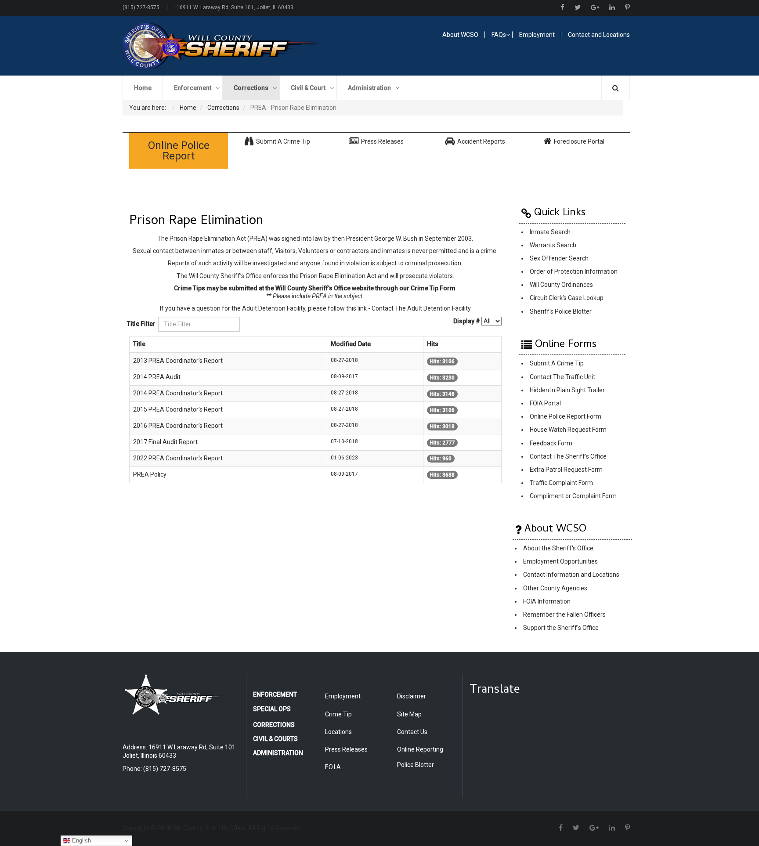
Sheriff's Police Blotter (561, 311)
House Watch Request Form (568, 430)
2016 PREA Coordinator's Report (178, 425)
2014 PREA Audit (157, 376)
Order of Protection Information (574, 271)
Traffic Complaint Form (561, 482)
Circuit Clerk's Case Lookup (567, 297)
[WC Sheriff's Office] (246, 45)
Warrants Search (553, 245)
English (80, 840)
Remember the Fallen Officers (564, 614)
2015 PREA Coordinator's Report (178, 409)
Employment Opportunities (560, 561)
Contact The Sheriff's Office (568, 456)
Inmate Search (550, 231)
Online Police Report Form (565, 416)
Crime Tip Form (433, 288)
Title (139, 343)
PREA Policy (149, 474)
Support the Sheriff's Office (561, 628)
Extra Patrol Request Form (566, 469)
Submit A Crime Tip (557, 363)
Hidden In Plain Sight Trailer (567, 390)
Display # (466, 321)
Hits (432, 343)
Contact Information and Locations (571, 574)
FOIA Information (547, 601)
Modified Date (351, 343)
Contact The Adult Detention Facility (421, 308)
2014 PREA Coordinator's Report (178, 393)
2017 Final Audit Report (165, 441)
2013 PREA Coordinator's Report (178, 360)
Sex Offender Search (559, 258)
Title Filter (142, 323)
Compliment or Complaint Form (573, 496)
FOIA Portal (545, 403)
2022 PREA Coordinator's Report (178, 458)
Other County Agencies (555, 588)
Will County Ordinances (561, 284)
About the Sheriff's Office (558, 548)
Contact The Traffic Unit (562, 376)
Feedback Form (551, 443)
